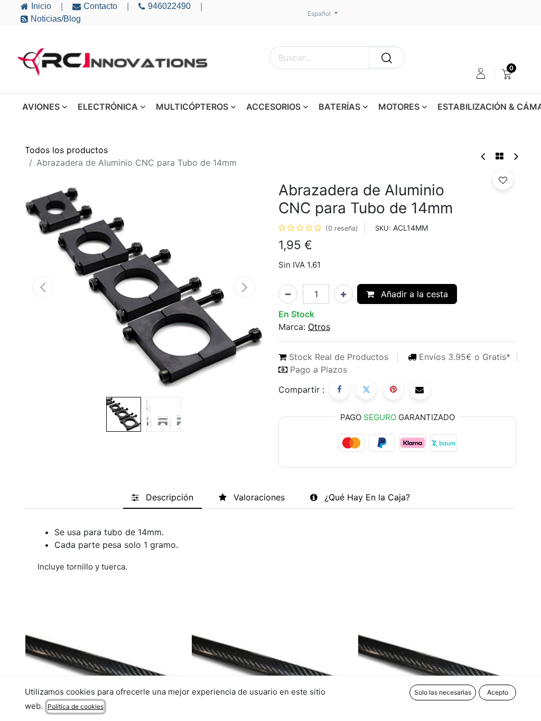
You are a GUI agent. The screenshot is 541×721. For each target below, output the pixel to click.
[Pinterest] (393, 390)
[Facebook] (339, 390)
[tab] (162, 497)
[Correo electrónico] (420, 390)
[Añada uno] (343, 293)
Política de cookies (76, 706)
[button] (43, 287)
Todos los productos (66, 150)
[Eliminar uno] (287, 293)
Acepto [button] (497, 692)
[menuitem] (507, 73)
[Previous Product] (483, 156)
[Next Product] (515, 156)
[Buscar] (386, 57)
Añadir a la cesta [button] (413, 294)
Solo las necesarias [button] (442, 692)
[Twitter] (366, 390)
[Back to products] (499, 156)
